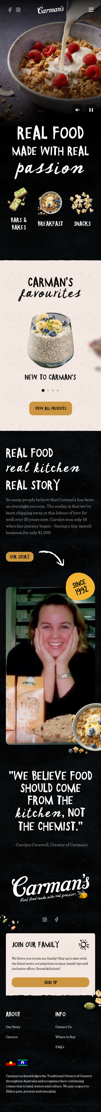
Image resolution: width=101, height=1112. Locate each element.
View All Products (50, 408)
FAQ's (59, 1047)
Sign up (50, 982)
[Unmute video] (77, 110)
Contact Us (63, 1027)
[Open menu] (91, 10)
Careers (12, 1037)
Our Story (20, 556)
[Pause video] (91, 110)
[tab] (43, 390)
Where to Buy (65, 1037)
